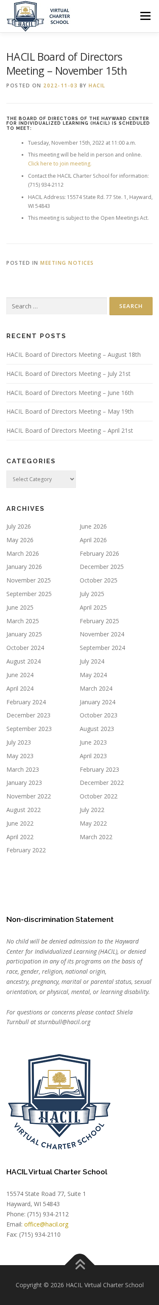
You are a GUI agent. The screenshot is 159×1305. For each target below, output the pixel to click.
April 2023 (93, 756)
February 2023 (99, 769)
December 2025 (102, 567)
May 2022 (93, 823)
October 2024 (25, 648)
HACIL (97, 85)
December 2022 (102, 783)
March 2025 (22, 621)
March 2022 (96, 837)
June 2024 (19, 675)
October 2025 (98, 580)
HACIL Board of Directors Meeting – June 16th (70, 393)
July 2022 (92, 810)
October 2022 (98, 796)
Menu (145, 16)
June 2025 (19, 607)
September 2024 (102, 648)
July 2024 (92, 661)
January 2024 (97, 702)
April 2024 (19, 688)
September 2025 (29, 594)
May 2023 (19, 756)
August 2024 (23, 661)
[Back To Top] (79, 1265)
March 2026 (22, 553)
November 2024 (102, 634)
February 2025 (99, 621)
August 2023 (97, 729)
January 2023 (24, 783)
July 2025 (92, 594)
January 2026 (24, 567)
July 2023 (18, 742)
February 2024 (26, 702)
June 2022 (19, 823)
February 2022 (26, 850)
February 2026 (99, 553)
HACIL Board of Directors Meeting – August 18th (73, 354)
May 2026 (19, 540)
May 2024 (93, 675)
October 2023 (98, 715)
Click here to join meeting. (60, 163)
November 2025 (28, 580)
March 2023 (22, 769)
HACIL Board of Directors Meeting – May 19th (70, 411)
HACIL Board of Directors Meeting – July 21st (68, 374)
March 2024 (96, 688)
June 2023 (93, 742)
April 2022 (19, 837)
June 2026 (93, 526)
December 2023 (28, 715)
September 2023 (29, 729)
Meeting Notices (67, 262)
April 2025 (93, 607)
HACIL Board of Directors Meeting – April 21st (69, 430)
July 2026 (18, 526)
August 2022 (23, 810)
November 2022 (28, 796)
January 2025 (24, 634)
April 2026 (93, 540)
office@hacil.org (46, 1224)
